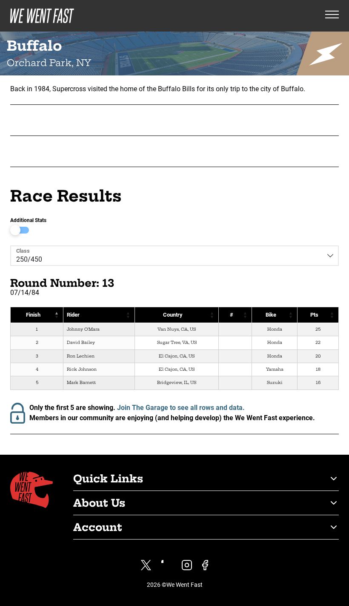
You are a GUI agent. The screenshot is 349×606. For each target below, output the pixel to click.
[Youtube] (166, 565)
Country (173, 315)
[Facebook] (205, 565)
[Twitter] (146, 565)
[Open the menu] (332, 16)
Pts (314, 315)
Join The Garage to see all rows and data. (181, 408)
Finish (33, 315)
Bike (271, 315)
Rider (73, 315)
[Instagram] (187, 565)
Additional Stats (28, 220)
